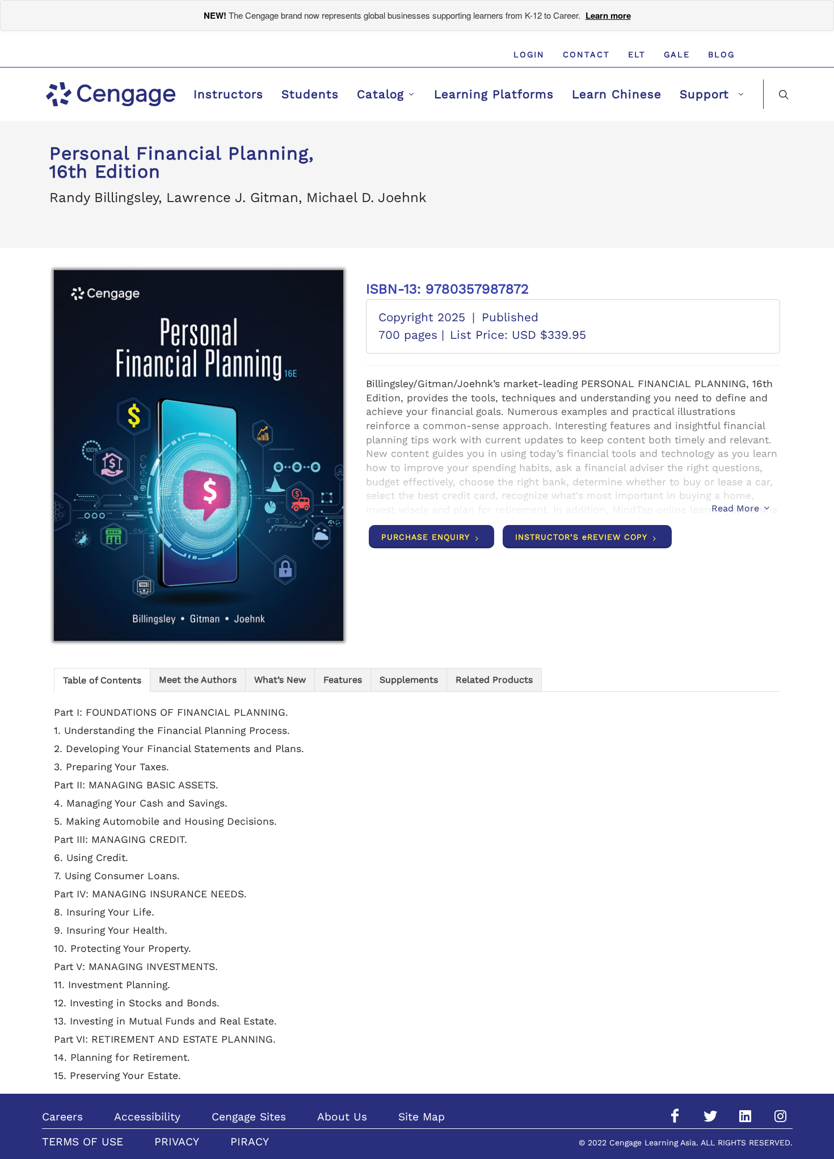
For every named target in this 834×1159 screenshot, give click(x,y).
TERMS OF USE (82, 1141)
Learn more (608, 15)
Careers (62, 1116)
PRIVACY (176, 1141)
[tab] (102, 679)
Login (529, 54)
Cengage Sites (249, 1116)
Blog (721, 54)
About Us (342, 1116)
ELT (637, 54)
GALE (677, 54)
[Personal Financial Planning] (198, 455)
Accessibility (147, 1116)
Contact (586, 54)
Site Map (421, 1116)
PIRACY (249, 1141)
